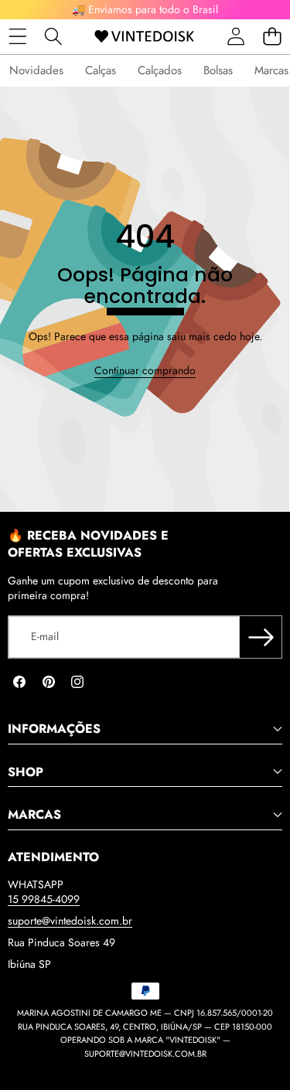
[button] (271, 36)
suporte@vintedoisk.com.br (70, 920)
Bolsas (218, 70)
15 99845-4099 (44, 899)
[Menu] (17, 36)
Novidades (36, 70)
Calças (100, 70)
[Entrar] (235, 36)
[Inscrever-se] (260, 637)
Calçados (160, 70)
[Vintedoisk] (144, 36)
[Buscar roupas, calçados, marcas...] (53, 36)
